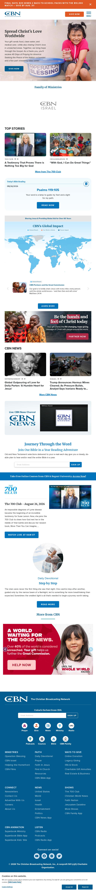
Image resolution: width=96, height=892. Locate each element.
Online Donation (74, 756)
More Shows (71, 809)
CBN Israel (10, 760)
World (38, 796)
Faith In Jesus (42, 765)
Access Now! (79, 476)
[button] (87, 14)
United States (42, 791)
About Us (10, 809)
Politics (39, 813)
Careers (9, 804)
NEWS (38, 787)
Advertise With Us (14, 800)
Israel (38, 800)
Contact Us (11, 796)
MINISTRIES (11, 752)
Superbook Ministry (15, 831)
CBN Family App (73, 813)
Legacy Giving (72, 760)
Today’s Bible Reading (16, 181)
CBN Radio (41, 831)
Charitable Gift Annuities (78, 769)
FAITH (38, 752)
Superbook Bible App (16, 835)
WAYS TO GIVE (73, 752)
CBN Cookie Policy (14, 882)
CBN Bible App (43, 778)
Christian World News (76, 796)
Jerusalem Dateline (75, 804)
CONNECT (11, 787)
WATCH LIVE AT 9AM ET (21, 534)
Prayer (38, 760)
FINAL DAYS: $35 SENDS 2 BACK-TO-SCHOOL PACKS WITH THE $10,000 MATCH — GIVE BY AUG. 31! (44, 4)
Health (38, 804)
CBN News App (43, 817)
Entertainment (42, 809)
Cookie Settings (7, 887)
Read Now (48, 205)
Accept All (69, 887)
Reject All (85, 887)
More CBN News (48, 394)
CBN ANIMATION (14, 827)
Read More (48, 604)
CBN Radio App (43, 840)
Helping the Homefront (17, 765)
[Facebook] (44, 856)
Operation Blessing (15, 756)
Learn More (48, 306)
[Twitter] (59, 856)
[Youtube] (37, 856)
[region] (48, 882)
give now (74, 14)
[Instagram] (52, 856)
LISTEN (39, 827)
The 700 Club (72, 791)
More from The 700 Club (48, 171)
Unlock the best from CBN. (48, 710)
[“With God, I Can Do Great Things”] (70, 144)
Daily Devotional (44, 756)
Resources (40, 773)
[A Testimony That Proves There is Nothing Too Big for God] (25, 144)
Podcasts (40, 835)
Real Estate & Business (77, 773)
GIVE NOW (14, 68)
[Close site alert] (90, 4)
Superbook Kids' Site (16, 840)
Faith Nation (71, 800)
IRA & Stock (71, 765)
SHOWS (69, 787)
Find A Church (42, 769)
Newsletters (11, 791)
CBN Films (10, 769)
